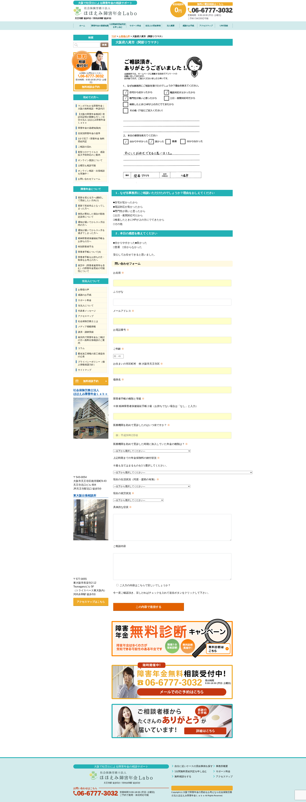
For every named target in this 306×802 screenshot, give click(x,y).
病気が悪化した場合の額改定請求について (91, 215)
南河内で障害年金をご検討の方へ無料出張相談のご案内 (91, 340)
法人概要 (171, 26)
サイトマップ (84, 370)
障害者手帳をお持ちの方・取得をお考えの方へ (91, 258)
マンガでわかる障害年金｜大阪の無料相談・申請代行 (91, 107)
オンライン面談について (90, 160)
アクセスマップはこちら (91, 601)
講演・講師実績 (86, 332)
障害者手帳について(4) (89, 252)
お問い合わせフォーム (89, 179)
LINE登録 (224, 26)
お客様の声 (124, 36)
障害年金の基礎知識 (100, 26)
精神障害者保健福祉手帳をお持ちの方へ (91, 239)
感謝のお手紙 (188, 26)
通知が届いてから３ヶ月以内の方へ (91, 223)
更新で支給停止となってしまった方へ (91, 207)
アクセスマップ (206, 26)
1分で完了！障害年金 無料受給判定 (91, 140)
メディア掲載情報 (87, 326)
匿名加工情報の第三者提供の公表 (91, 355)
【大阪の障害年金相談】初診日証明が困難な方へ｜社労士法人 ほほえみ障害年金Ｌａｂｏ (91, 118)
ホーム (82, 26)
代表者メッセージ (87, 310)
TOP (114, 36)
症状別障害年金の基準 (89, 133)
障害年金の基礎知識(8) (89, 128)
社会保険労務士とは (88, 321)
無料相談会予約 (91, 87)
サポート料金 (135, 26)
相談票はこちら (202, 788)
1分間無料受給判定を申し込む (117, 25)
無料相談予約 (90, 381)
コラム (81, 348)
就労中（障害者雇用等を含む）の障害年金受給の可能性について (91, 268)
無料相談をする (183, 776)
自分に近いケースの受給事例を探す (194, 766)
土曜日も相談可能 (87, 165)
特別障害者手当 (86, 246)
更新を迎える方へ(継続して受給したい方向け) (90, 199)
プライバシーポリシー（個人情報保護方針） (91, 363)
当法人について (86, 305)
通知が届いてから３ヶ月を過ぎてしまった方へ (91, 231)
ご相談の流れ (84, 146)
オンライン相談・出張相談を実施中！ (91, 172)
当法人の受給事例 (153, 26)
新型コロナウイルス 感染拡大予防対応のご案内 (91, 153)
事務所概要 (222, 766)
